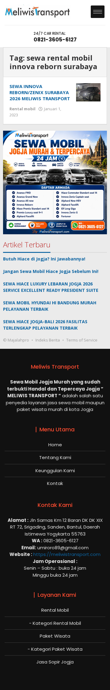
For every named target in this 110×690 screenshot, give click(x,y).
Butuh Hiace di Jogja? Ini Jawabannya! (44, 259)
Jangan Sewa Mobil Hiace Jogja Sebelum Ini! (50, 271)
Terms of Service (81, 340)
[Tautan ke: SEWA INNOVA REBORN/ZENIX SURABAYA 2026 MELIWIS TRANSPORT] (88, 92)
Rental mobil (22, 108)
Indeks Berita (47, 340)
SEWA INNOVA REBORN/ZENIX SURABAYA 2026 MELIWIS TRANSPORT (39, 92)
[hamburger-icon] (98, 11)
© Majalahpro (16, 340)
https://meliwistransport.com (67, 554)
